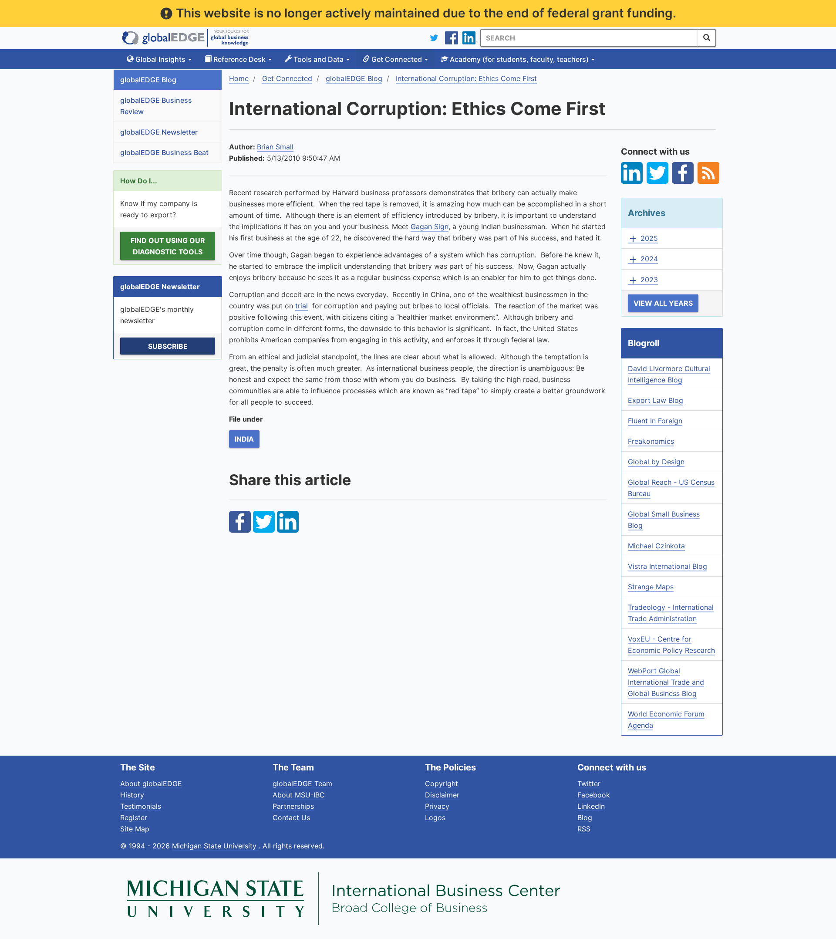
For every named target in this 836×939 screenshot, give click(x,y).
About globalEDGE (151, 783)
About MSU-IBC (299, 794)
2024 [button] (643, 259)
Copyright (441, 783)
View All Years (663, 303)
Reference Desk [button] (239, 59)
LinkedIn (591, 806)
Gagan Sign (429, 226)
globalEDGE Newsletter (159, 132)
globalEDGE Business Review (156, 106)
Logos (435, 817)
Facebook (593, 794)
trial (301, 305)
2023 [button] (643, 280)
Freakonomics (651, 441)
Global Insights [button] (160, 59)
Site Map (134, 828)
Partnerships (293, 806)
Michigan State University (215, 845)
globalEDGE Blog (148, 79)
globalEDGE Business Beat (164, 152)
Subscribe (168, 346)
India (244, 439)
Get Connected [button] (397, 59)
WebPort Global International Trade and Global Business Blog (666, 682)
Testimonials (140, 806)
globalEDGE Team (302, 783)
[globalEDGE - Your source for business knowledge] (185, 38)
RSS (583, 828)
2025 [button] (643, 238)
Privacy (437, 806)
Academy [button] (518, 59)
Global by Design (656, 461)
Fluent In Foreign (655, 420)
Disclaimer (442, 794)
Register (133, 817)
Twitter (588, 783)
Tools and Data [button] (318, 59)
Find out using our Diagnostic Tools (168, 246)
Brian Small (275, 146)
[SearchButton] (707, 38)
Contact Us (291, 817)
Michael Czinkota (656, 545)
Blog (584, 817)
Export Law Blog (655, 400)
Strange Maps (651, 586)
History (132, 794)
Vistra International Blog (667, 566)
